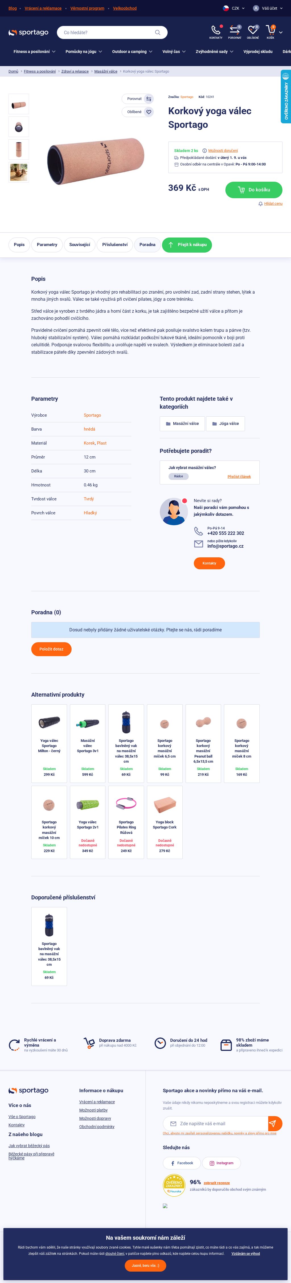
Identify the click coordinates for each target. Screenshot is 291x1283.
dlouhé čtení (114, 1254)
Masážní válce (105, 71)
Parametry (47, 244)
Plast (102, 443)
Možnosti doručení (223, 150)
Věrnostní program (87, 8)
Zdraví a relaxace (75, 71)
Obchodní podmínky (97, 1127)
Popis (19, 244)
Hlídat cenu (273, 203)
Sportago (186, 97)
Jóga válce (229, 423)
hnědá (89, 429)
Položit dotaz (51, 649)
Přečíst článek (239, 476)
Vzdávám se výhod (246, 1254)
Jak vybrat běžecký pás (29, 1146)
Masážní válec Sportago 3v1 (88, 745)
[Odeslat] (275, 1123)
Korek (89, 443)
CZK (235, 8)
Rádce (178, 476)
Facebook (184, 1163)
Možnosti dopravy (95, 1118)
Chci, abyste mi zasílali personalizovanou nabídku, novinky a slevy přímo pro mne (220, 1133)
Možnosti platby (93, 1110)
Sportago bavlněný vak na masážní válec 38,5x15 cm (126, 751)
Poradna (147, 244)
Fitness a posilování (40, 71)
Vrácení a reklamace (43, 8)
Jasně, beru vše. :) (145, 1266)
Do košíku (259, 190)
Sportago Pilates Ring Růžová (126, 827)
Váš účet (269, 8)
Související (79, 244)
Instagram (224, 1163)
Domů (13, 71)
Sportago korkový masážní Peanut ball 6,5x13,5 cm (203, 751)
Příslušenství (115, 244)
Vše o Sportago (22, 1117)
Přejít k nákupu (192, 244)
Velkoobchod (125, 8)
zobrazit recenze (217, 1183)
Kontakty (209, 563)
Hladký (90, 512)
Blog (13, 8)
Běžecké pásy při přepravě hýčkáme (31, 1156)
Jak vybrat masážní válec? (192, 467)
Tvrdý (89, 499)
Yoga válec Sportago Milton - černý (49, 745)
